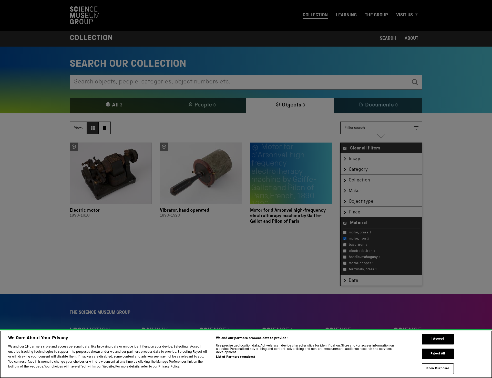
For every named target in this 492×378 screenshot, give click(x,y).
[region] (246, 354)
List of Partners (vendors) (235, 357)
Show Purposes (437, 368)
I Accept (438, 339)
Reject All (437, 353)
